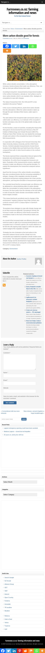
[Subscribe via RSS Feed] (4, 285)
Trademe (7, 626)
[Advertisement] (18, 453)
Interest (6, 594)
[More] (7, 51)
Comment (6, 353)
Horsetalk (7, 604)
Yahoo (6, 622)
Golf (5, 629)
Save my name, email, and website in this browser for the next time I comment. (21, 397)
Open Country (8, 597)
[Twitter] (16, 46)
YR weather (8, 607)
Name (5, 372)
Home (12, 28)
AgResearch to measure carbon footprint (31, 299)
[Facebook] (7, 46)
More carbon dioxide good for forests (21, 35)
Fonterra (7, 601)
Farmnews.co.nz (7, 38)
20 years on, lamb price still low (13, 435)
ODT (5, 587)
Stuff (5, 591)
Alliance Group (9, 584)
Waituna (7, 616)
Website (5, 388)
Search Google (9, 577)
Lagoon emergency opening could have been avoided (21, 428)
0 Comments (25, 38)
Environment (18, 28)
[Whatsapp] (33, 46)
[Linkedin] (24, 46)
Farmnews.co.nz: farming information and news (22, 11)
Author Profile (21, 259)
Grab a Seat (8, 619)
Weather (7, 611)
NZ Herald (7, 581)
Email (5, 380)
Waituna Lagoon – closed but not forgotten (17, 431)
